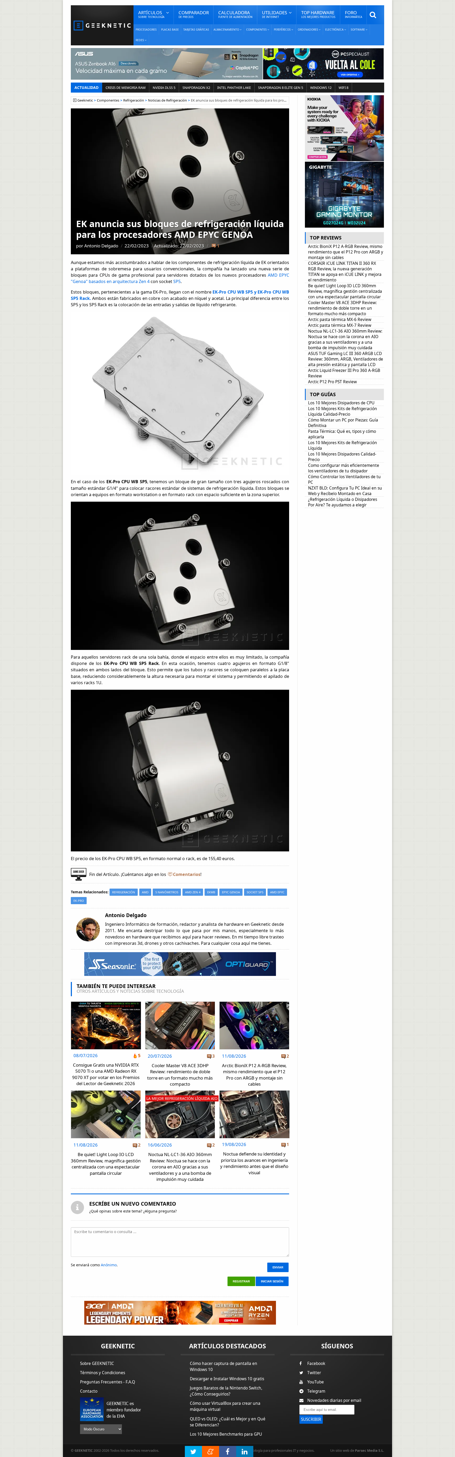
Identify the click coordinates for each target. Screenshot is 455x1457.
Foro (353, 14)
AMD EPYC (277, 892)
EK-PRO (78, 901)
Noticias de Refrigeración (167, 100)
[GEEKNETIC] (102, 25)
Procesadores (146, 29)
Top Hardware (318, 14)
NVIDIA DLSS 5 (164, 87)
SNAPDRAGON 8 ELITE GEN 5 (280, 87)
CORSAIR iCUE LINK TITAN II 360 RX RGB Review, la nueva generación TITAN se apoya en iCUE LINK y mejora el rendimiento (345, 272)
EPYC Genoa (231, 892)
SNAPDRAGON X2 (196, 87)
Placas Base (170, 29)
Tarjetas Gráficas (196, 29)
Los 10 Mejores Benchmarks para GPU (226, 1434)
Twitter (314, 1372)
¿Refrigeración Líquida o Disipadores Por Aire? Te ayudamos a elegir (342, 502)
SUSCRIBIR (311, 1419)
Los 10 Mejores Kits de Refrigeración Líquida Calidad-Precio (342, 411)
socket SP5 (255, 892)
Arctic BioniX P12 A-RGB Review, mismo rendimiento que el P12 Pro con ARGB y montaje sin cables (254, 1074)
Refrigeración (133, 100)
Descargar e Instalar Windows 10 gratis (227, 1379)
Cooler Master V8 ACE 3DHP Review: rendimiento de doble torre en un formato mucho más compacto (180, 1074)
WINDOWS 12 (321, 87)
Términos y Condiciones (102, 1372)
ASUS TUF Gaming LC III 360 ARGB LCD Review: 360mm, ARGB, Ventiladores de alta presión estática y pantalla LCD (345, 359)
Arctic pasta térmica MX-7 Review (339, 325)
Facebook (316, 1363)
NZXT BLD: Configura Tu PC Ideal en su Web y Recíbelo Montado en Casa (345, 490)
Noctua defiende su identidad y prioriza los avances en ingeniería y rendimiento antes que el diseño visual (254, 1163)
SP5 (177, 281)
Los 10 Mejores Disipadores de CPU (341, 403)
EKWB (211, 892)
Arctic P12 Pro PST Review (332, 382)
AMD (145, 892)
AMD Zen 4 (192, 892)
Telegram (316, 1391)
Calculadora (235, 14)
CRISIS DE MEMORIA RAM (126, 87)
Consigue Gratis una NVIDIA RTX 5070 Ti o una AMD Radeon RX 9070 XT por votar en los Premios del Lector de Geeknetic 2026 (106, 1074)
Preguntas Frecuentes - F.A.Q (107, 1382)
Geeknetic (85, 100)
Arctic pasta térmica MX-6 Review (339, 319)
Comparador (194, 14)
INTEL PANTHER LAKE (234, 87)
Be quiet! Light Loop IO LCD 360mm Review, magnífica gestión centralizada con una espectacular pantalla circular (106, 1163)
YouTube (315, 1382)
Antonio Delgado (101, 246)
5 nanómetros (166, 892)
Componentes (108, 100)
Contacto (88, 1391)
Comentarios (186, 874)
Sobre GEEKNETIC (97, 1363)
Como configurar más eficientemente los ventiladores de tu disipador (343, 468)
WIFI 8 (343, 87)
